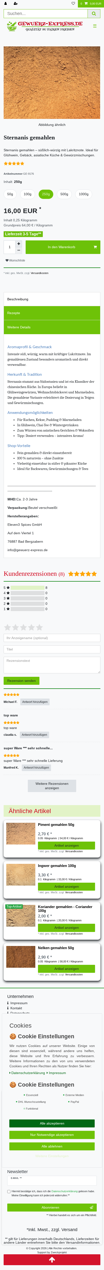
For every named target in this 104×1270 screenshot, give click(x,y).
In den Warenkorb (61, 247)
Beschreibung (17, 299)
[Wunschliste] (73, 3)
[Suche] (94, 13)
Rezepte (13, 313)
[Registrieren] (16, 3)
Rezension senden (21, 681)
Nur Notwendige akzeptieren (52, 1135)
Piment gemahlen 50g (56, 825)
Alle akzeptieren (52, 1123)
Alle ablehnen (52, 1146)
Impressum (19, 1003)
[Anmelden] (6, 3)
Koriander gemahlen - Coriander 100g (65, 909)
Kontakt (16, 1008)
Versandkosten (39, 273)
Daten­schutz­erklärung (28, 1073)
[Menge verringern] (18, 250)
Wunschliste (16, 260)
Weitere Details (18, 327)
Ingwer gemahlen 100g (57, 866)
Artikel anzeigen (66, 845)
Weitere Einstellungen (52, 1156)
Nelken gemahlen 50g (56, 948)
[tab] (52, 299)
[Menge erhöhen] (18, 243)
